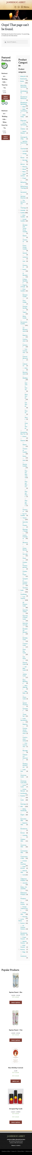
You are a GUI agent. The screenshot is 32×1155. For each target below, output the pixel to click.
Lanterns (25, 257)
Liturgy (24, 153)
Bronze (23, 833)
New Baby (25, 692)
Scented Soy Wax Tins (24, 433)
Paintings (23, 804)
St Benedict (25, 274)
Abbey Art (23, 76)
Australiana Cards (25, 624)
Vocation (25, 588)
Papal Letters (23, 175)
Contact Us (13, 1151)
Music (24, 171)
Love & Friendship (25, 536)
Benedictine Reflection (24, 97)
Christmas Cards (23, 776)
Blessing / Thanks (25, 530)
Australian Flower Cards (25, 617)
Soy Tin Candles (24, 514)
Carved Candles (23, 220)
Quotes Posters (24, 942)
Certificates (23, 793)
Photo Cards (24, 698)
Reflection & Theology (24, 187)
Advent (25, 236)
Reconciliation (25, 373)
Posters (22, 923)
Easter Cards (23, 786)
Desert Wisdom (23, 132)
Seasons (23, 440)
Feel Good (24, 657)
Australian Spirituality (24, 86)
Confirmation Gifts (24, 857)
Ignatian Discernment (24, 142)
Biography (23, 120)
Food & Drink (23, 867)
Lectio (24, 151)
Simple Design (26, 425)
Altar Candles (23, 216)
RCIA (26, 368)
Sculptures (24, 956)
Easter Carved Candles (25, 247)
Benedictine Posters (24, 934)
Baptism (25, 335)
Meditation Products (24, 893)
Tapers (25, 312)
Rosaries (24, 916)
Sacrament (24, 192)
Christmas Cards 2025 (24, 781)
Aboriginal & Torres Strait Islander (25, 228)
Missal (24, 169)
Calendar (22, 210)
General (25, 253)
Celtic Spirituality (24, 124)
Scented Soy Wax (25, 307)
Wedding (25, 378)
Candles (22, 212)
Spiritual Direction (23, 197)
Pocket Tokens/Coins (24, 908)
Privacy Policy (21, 1151)
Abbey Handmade (24, 809)
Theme (24, 518)
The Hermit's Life (23, 202)
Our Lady (25, 554)
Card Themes (23, 597)
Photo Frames (23, 903)
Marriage (24, 160)
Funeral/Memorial (25, 358)
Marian (22, 157)
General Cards (25, 663)
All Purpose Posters (23, 927)
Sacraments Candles (24, 323)
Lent (24, 261)
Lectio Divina (21, 920)
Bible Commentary (24, 110)
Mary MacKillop (25, 681)
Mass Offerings (25, 687)
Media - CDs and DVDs (24, 887)
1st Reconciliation (25, 329)
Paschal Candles (25, 465)
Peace (24, 558)
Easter (24, 456)
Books (22, 81)
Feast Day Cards (24, 651)
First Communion (25, 350)
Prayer (24, 178)
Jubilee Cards (25, 675)
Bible (23, 107)
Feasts (24, 269)
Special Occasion (25, 703)
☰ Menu (25, 7)
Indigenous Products (24, 879)
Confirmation (25, 340)
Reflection (24, 182)
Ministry (24, 166)
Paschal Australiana (26, 474)
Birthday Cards (25, 638)
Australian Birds (25, 610)
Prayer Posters (23, 938)
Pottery (22, 949)
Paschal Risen (26, 503)
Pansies (26, 411)
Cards (21, 590)
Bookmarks (23, 79)
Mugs (23, 952)
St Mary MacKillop (25, 280)
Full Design (26, 404)
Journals (24, 883)
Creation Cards (25, 644)
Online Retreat (25, 549)
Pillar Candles (23, 290)
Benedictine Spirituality (24, 103)
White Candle (25, 317)
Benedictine (24, 829)
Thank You (24, 715)
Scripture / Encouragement (25, 564)
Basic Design (26, 396)
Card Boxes (24, 594)
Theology (23, 208)
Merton (23, 164)
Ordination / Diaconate (25, 757)
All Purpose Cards (25, 604)
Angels (22, 815)
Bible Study (23, 115)
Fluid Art (22, 796)
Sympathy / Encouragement (25, 581)
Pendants (23, 898)
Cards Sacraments (24, 719)
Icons (24, 875)
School (24, 436)
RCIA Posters (23, 946)
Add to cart (15, 1081)
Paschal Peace (26, 494)
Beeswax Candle (25, 295)
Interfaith (23, 148)
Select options (5, 97)
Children (23, 129)
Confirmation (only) (25, 739)
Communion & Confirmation (25, 731)
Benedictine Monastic (25, 631)
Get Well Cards (25, 668)
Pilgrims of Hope (24, 286)
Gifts (21, 806)
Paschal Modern (26, 484)
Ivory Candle (25, 301)
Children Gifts (23, 840)
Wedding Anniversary (25, 765)
